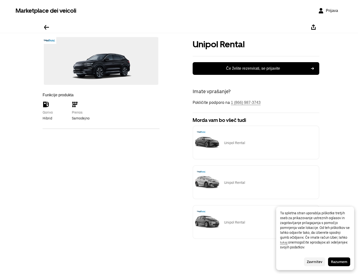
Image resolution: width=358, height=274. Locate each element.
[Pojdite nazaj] (46, 27)
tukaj (283, 242)
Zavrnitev (314, 262)
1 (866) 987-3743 (246, 102)
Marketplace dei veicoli (46, 10)
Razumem (339, 262)
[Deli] (313, 27)
